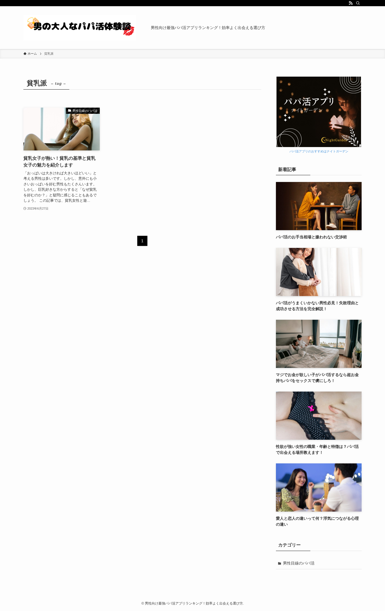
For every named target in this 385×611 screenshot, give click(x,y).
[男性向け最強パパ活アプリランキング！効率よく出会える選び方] (79, 28)
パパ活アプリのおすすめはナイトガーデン (318, 151)
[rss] (350, 3)
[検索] (358, 3)
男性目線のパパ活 (299, 563)
